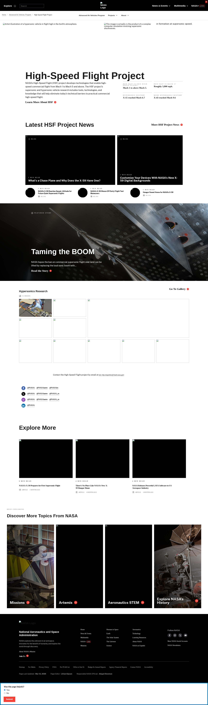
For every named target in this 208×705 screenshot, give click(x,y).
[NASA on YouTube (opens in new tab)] (185, 635)
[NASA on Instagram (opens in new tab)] (175, 635)
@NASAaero (42, 388)
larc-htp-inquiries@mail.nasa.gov (111, 375)
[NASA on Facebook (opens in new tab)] (169, 635)
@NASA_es (54, 393)
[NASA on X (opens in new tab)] (180, 635)
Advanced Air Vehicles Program (92, 15)
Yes (8, 690)
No (7, 693)
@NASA (31, 388)
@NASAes (53, 388)
